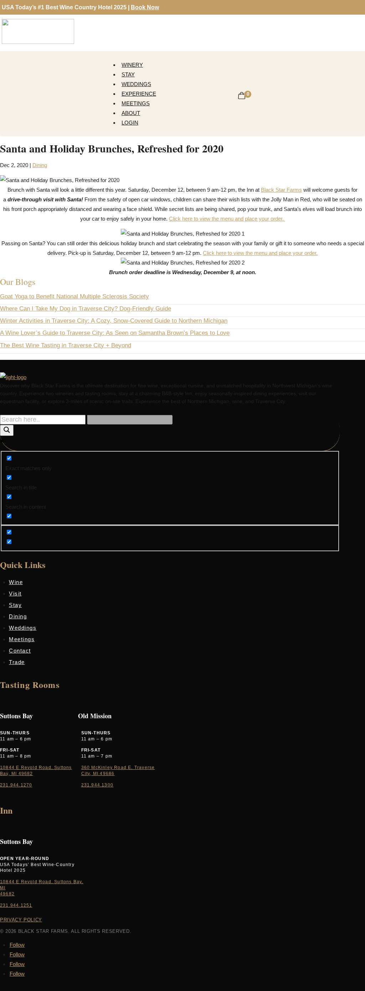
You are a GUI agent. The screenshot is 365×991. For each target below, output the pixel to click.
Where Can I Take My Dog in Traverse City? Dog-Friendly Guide (85, 308)
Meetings (136, 103)
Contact (20, 651)
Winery (132, 65)
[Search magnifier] (7, 430)
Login (130, 123)
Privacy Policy (21, 919)
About (131, 113)
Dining (39, 165)
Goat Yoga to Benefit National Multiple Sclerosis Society (74, 296)
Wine (16, 582)
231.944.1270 (16, 785)
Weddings (136, 84)
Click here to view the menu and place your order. (227, 219)
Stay (128, 74)
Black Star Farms (281, 190)
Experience (139, 94)
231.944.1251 (16, 905)
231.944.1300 (97, 785)
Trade (17, 662)
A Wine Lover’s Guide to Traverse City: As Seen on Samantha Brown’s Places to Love (115, 333)
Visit (15, 593)
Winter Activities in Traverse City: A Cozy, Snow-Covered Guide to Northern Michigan (113, 320)
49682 (7, 893)
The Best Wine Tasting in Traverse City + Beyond (65, 345)
